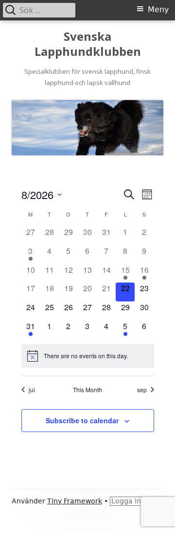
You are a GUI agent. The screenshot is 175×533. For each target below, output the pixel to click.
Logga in (126, 501)
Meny (158, 9)
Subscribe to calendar (82, 420)
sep (142, 390)
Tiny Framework (74, 501)
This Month (87, 390)
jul (32, 390)
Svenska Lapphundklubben (88, 44)
